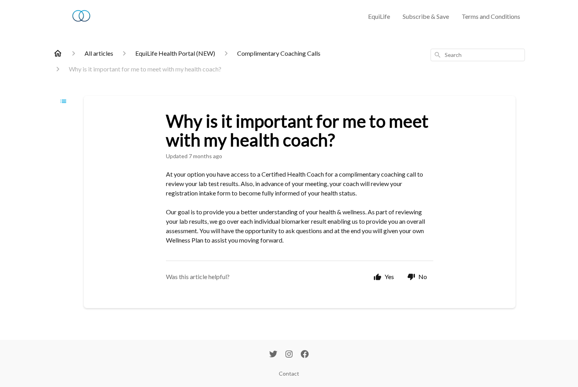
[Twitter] (273, 354)
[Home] (58, 53)
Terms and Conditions (491, 16)
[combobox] (478, 55)
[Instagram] (289, 354)
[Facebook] (304, 354)
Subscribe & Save (426, 16)
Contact (289, 373)
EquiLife (379, 16)
